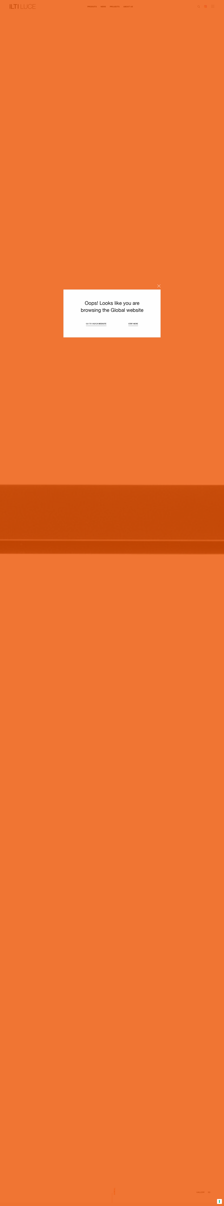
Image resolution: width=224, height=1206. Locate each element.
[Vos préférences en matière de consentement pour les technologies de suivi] (219, 1201)
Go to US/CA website (96, 324)
